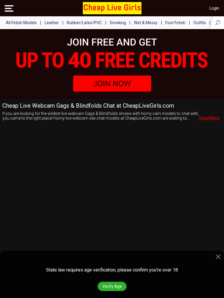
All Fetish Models (21, 22)
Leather (52, 22)
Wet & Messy (146, 22)
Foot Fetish (175, 22)
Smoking (118, 22)
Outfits (199, 22)
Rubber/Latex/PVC (84, 22)
